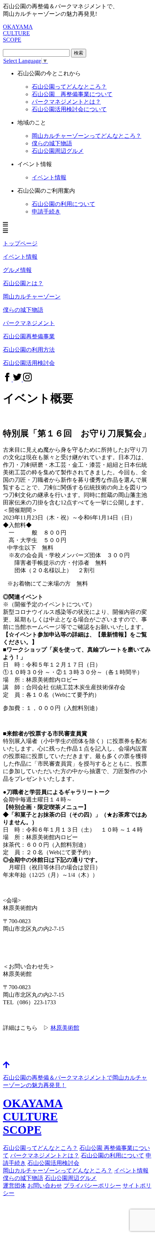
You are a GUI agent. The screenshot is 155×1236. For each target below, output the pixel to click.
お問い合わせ (44, 1186)
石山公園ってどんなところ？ (69, 87)
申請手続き (46, 211)
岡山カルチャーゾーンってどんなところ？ (57, 1170)
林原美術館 (64, 1028)
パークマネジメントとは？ (44, 1155)
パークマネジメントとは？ (66, 102)
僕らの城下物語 (52, 143)
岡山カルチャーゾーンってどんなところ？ (86, 136)
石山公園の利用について (63, 204)
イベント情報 (49, 177)
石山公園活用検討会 (53, 1163)
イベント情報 (131, 1170)
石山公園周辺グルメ (71, 1178)
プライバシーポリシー (92, 1186)
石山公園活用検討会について (69, 109)
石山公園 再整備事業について (72, 94)
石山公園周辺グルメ (58, 151)
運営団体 (14, 1186)
